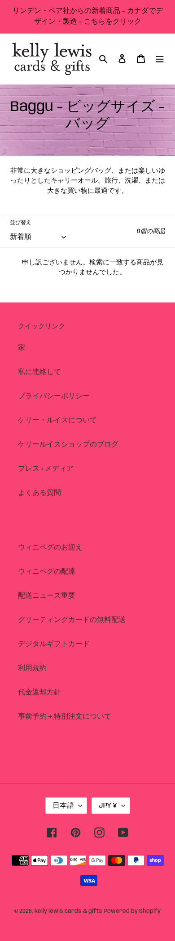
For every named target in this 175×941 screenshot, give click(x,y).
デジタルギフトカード (54, 644)
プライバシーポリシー (54, 396)
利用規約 (32, 668)
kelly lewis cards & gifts (68, 911)
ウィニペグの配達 (46, 571)
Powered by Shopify (132, 911)
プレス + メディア (46, 469)
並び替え (20, 223)
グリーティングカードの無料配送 (72, 620)
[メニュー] (159, 58)
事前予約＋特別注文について (64, 716)
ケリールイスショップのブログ (68, 444)
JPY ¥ (108, 805)
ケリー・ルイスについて (57, 420)
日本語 (63, 805)
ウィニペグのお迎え (50, 547)
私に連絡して (39, 372)
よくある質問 (39, 493)
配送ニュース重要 (46, 596)
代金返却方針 (39, 692)
